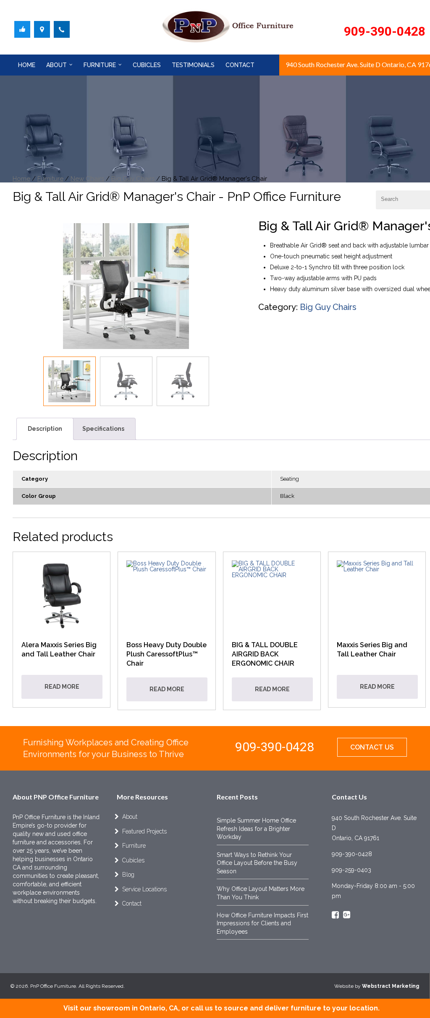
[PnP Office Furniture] (22, 31)
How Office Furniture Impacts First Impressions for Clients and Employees (262, 923)
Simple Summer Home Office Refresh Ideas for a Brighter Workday (256, 828)
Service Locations (144, 889)
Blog (128, 874)
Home (26, 65)
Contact (239, 65)
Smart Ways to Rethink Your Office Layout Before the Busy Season (257, 863)
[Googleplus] (346, 915)
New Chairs (87, 178)
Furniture (100, 65)
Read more (62, 686)
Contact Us (372, 747)
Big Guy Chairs (133, 178)
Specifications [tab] (103, 428)
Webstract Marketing (390, 986)
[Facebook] (335, 915)
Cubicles (147, 65)
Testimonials (193, 65)
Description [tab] (45, 428)
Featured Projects (144, 831)
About (56, 65)
